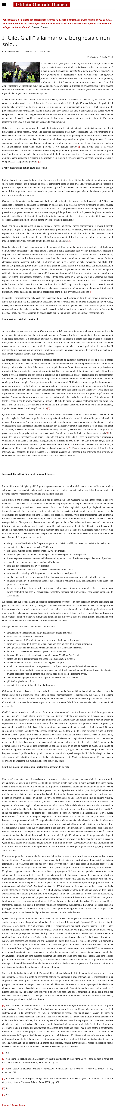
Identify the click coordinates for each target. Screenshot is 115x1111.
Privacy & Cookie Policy (13, 1105)
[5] (48, 408)
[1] (78, 146)
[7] (69, 448)
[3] (69, 241)
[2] (39, 161)
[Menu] (4, 4)
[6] (107, 433)
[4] (90, 292)
